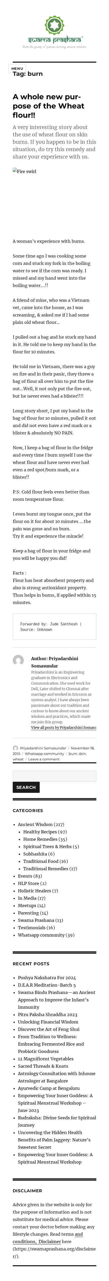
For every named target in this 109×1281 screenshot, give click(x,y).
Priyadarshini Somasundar (43, 748)
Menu (17, 68)
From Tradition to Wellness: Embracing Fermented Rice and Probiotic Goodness (51, 1044)
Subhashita (35, 854)
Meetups (27, 905)
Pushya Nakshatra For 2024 (47, 977)
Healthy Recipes (40, 831)
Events (25, 876)
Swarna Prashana (36, 920)
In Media (27, 898)
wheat (18, 759)
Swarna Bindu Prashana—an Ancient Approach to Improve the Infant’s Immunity (57, 1000)
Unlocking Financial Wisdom (48, 1022)
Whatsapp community (44, 753)
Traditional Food (40, 861)
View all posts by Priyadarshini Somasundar (68, 727)
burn (73, 753)
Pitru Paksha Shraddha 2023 (47, 1014)
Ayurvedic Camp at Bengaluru (49, 1088)
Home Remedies (40, 839)
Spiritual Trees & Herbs (47, 846)
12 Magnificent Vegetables (46, 1058)
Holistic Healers (34, 890)
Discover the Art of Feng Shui (48, 1029)
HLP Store (28, 883)
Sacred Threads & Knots (43, 1066)
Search (26, 787)
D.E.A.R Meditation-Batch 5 (47, 985)
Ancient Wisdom (35, 824)
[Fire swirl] (55, 199)
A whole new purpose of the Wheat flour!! (48, 106)
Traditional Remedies (45, 868)
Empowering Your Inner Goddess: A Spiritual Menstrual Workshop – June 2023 (55, 1103)
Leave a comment (44, 759)
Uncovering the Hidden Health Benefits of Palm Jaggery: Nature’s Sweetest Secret (54, 1140)
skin (82, 753)
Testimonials (32, 927)
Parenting (28, 913)
